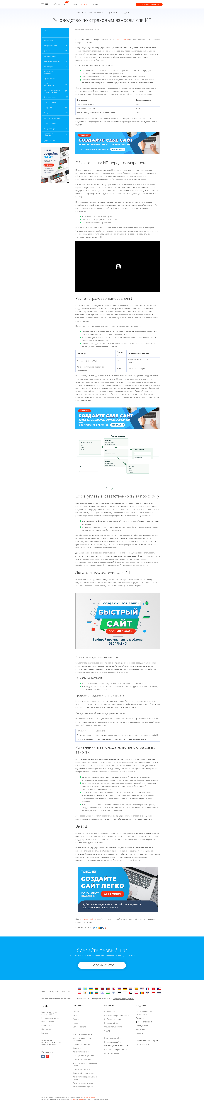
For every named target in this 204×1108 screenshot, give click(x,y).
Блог (45, 35)
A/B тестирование (111, 1053)
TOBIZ (44, 4)
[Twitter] (97, 927)
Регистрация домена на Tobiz (116, 1046)
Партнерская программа (123, 998)
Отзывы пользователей (113, 1027)
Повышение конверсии (48, 73)
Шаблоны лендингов (112, 1019)
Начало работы (49, 40)
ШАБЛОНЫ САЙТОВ (102, 965)
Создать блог (78, 1048)
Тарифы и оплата (50, 78)
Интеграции (48, 67)
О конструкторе (47, 1021)
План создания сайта (112, 1038)
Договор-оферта (79, 1027)
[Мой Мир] (101, 927)
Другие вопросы (50, 97)
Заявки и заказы (50, 56)
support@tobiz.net (145, 1022)
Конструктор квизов (81, 1052)
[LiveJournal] (103, 927)
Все (45, 30)
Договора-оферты (89, 1097)
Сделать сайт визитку (81, 1044)
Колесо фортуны (142, 1044)
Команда (44, 1033)
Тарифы (74, 4)
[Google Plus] (105, 927)
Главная (77, 12)
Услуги (84, 4)
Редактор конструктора (49, 84)
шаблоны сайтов (122, 39)
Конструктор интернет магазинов (82, 1039)
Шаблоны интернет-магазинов (116, 1015)
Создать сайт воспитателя (83, 1073)
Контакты (139, 1033)
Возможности (46, 1025)
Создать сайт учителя (81, 1069)
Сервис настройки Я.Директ (147, 1041)
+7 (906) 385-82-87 (144, 1011)
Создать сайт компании (82, 1059)
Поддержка (108, 1030)
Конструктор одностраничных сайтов (85, 1064)
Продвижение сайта (112, 1042)
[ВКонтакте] (94, 927)
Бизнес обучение (50, 123)
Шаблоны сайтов (59, 4)
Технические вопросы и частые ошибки (52, 91)
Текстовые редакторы (52, 118)
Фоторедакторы (49, 129)
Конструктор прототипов (83, 1083)
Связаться (140, 1018)
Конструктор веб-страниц (83, 1087)
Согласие (81, 1099)
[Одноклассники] (99, 927)
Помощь (94, 4)
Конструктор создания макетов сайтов (85, 1078)
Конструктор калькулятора (83, 1055)
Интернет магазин (50, 45)
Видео (75, 1015)
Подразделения (142, 1025)
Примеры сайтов (111, 1023)
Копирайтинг (48, 107)
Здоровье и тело (50, 141)
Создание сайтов (50, 102)
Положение (72, 1099)
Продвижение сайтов (52, 61)
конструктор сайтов (88, 919)
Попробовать (149, 4)
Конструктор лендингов (82, 1034)
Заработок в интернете (48, 135)
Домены (47, 51)
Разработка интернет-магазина (116, 1049)
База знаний (87, 12)
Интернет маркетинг (51, 113)
